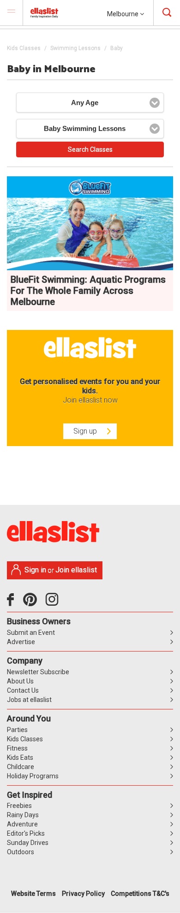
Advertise (21, 642)
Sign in (35, 569)
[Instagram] (53, 603)
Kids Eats (20, 757)
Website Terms (33, 893)
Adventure (22, 824)
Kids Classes (24, 48)
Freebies (19, 805)
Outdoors (20, 852)
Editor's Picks (26, 833)
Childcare (20, 766)
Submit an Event (31, 632)
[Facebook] (12, 603)
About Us (20, 681)
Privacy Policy (83, 893)
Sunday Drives (27, 842)
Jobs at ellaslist (29, 699)
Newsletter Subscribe (38, 672)
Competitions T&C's (140, 893)
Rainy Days (23, 815)
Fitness (17, 748)
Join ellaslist (76, 569)
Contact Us (23, 690)
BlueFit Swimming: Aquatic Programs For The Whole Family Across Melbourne (88, 290)
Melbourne (123, 14)
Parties (17, 729)
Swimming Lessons (75, 48)
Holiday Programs (33, 776)
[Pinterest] (33, 603)
